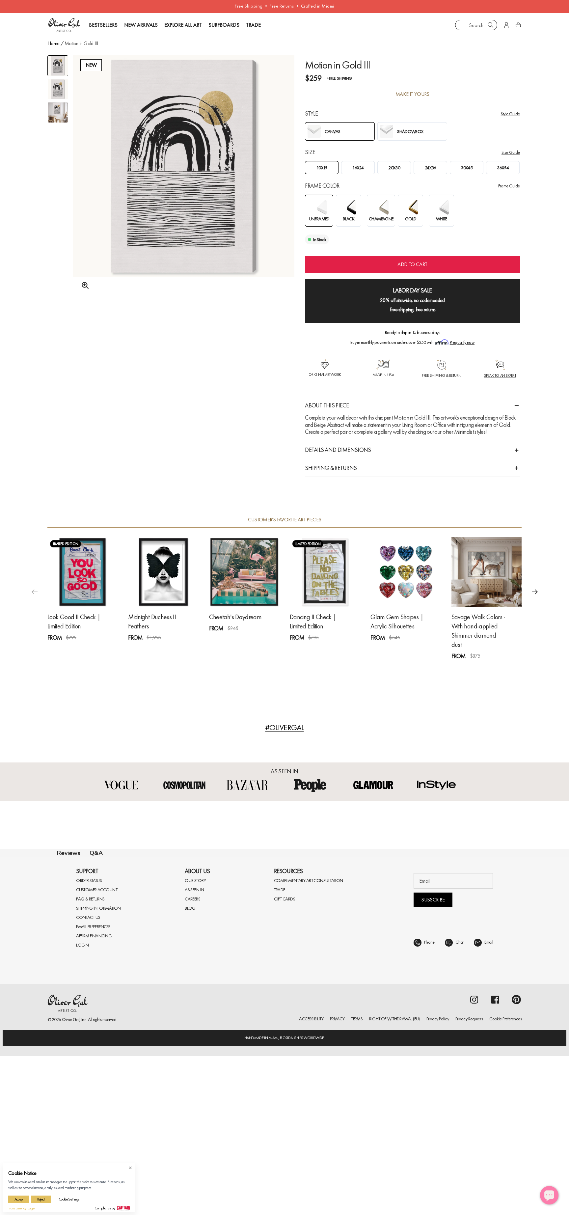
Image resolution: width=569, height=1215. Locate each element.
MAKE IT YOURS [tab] (412, 94)
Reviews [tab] (68, 853)
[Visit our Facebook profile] (495, 1158)
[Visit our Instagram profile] (474, 1158)
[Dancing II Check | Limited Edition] (325, 572)
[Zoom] (83, 285)
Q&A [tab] (96, 853)
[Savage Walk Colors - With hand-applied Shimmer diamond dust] (486, 572)
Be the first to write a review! (284, 987)
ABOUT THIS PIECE (327, 405)
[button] (535, 591)
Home (53, 43)
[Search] (490, 25)
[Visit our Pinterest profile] (516, 1158)
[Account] (506, 25)
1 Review (78, 649)
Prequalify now (462, 342)
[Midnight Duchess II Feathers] (163, 572)
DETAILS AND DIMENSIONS (338, 450)
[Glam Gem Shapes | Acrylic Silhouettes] (405, 572)
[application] (549, 1195)
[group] (183, 174)
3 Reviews (160, 649)
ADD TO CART (412, 264)
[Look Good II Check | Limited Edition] (82, 572)
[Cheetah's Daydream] (244, 572)
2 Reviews (322, 649)
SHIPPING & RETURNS (331, 468)
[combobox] (476, 25)
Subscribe (433, 1058)
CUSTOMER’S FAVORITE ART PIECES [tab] (284, 519)
